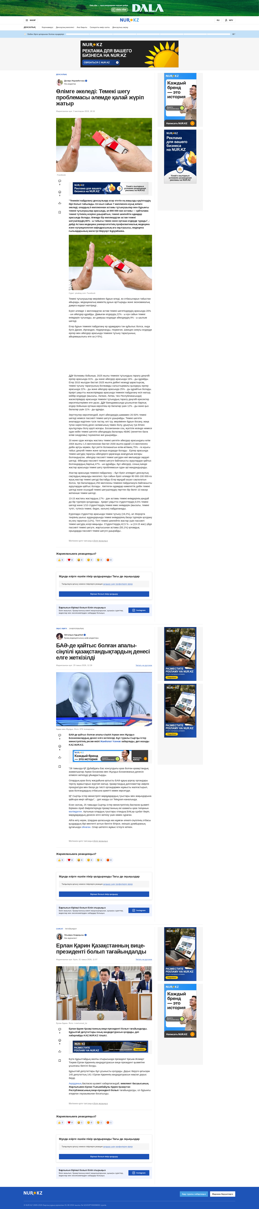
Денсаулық (30, 27)
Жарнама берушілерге (222, 1194)
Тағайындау (71, 929)
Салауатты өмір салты (100, 27)
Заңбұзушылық (76, 629)
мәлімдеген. (76, 811)
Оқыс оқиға (61, 629)
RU (218, 20)
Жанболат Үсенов (110, 741)
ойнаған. (86, 827)
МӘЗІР (33, 20)
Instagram (140, 610)
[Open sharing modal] (59, 203)
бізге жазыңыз (100, 541)
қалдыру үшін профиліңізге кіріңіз (118, 584)
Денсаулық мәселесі (65, 27)
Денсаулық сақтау (120, 27)
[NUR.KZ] (129, 20)
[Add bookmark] (59, 212)
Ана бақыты (82, 27)
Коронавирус (47, 27)
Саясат (59, 929)
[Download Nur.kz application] (129, 8)
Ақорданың (75, 1083)
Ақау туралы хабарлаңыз (194, 1194)
